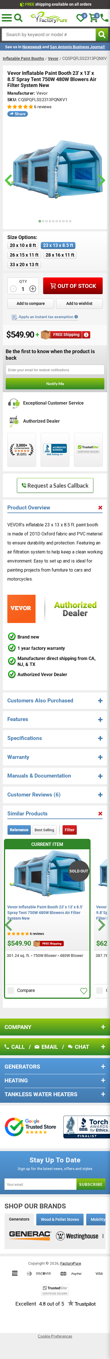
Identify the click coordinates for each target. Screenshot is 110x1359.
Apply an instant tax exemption (46, 316)
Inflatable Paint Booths (23, 58)
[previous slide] (9, 180)
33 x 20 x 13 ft (24, 264)
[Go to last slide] (9, 925)
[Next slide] (100, 925)
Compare (26, 990)
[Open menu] (7, 17)
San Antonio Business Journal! (77, 47)
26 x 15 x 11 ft (24, 255)
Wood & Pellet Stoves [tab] (60, 1219)
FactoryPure (70, 1263)
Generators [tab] (19, 1219)
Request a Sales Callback (58, 485)
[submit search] (102, 34)
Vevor (53, 58)
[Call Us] (104, 18)
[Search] (18, 18)
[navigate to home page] (49, 18)
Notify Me (55, 383)
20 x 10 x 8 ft (23, 245)
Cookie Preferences (55, 1336)
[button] (20, 107)
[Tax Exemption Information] (76, 316)
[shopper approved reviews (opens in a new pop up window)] (21, 450)
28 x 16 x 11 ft (60, 255)
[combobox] (49, 34)
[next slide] (100, 180)
